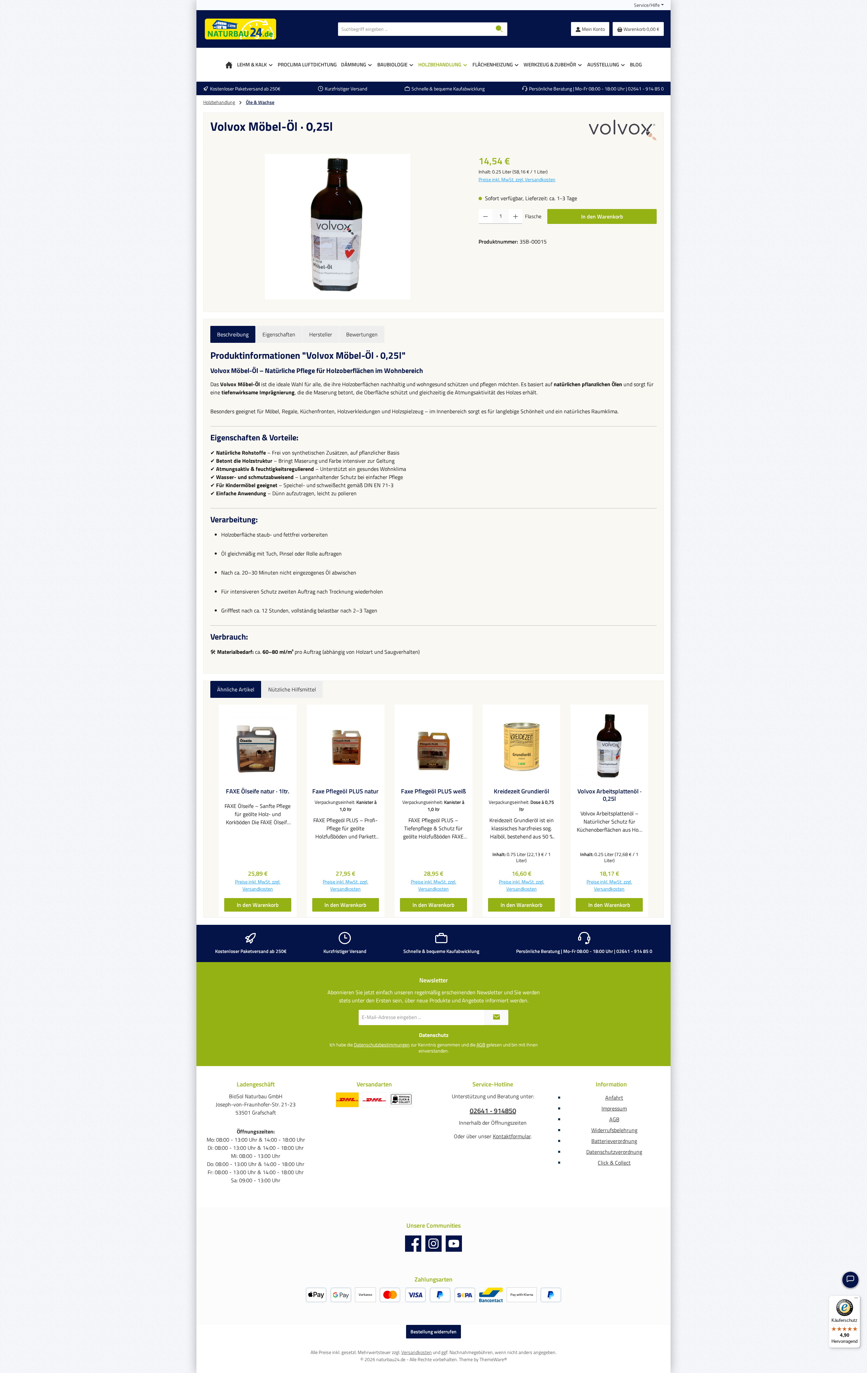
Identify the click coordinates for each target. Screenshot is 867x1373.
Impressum (614, 1108)
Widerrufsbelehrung (614, 1130)
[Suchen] (499, 29)
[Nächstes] (652, 811)
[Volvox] (623, 130)
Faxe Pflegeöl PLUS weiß (433, 791)
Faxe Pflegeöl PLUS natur (345, 791)
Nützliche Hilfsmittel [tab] (292, 689)
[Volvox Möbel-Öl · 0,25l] (337, 226)
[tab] (232, 334)
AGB (481, 1044)
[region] (338, 226)
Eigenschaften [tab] (278, 334)
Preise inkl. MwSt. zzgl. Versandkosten (517, 179)
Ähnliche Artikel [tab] (235, 689)
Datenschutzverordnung (614, 1152)
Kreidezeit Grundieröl (521, 791)
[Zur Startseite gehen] (240, 29)
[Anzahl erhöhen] (516, 216)
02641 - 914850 (493, 1111)
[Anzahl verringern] (485, 216)
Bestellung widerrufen (433, 1331)
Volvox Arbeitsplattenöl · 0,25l (609, 795)
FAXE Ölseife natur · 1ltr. (257, 791)
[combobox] (415, 29)
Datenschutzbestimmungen (382, 1044)
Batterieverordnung (614, 1141)
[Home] (229, 65)
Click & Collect (614, 1163)
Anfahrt (614, 1098)
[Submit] (496, 1017)
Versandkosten (416, 1352)
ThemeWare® (493, 1359)
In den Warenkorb (602, 216)
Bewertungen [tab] (362, 334)
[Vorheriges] (215, 811)
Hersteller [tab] (320, 334)
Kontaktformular (512, 1136)
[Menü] (856, 1299)
